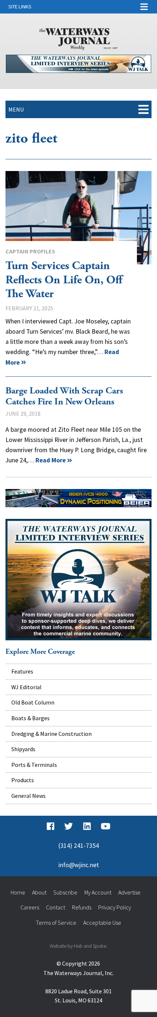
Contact (55, 907)
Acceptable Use (102, 922)
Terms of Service (56, 922)
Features (22, 671)
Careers (29, 907)
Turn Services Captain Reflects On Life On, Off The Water (78, 217)
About (39, 892)
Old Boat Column (32, 702)
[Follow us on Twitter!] (68, 827)
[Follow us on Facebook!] (50, 827)
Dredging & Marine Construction (51, 733)
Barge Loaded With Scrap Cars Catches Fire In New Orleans (64, 396)
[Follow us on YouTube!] (105, 827)
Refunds (81, 907)
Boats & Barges (30, 718)
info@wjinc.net (78, 865)
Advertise (129, 892)
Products (22, 780)
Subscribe (65, 892)
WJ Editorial (26, 687)
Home (18, 892)
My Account (97, 892)
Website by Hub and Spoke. (78, 946)
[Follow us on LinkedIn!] (87, 827)
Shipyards (23, 749)
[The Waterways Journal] (78, 37)
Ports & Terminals (34, 764)
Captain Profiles (30, 251)
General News (28, 795)
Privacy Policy (114, 907)
